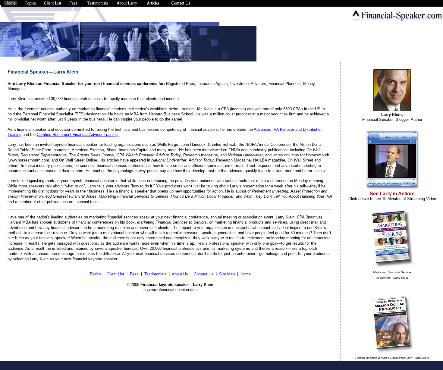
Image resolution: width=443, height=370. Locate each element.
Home (245, 274)
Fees (134, 274)
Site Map (227, 274)
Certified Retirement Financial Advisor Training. (78, 134)
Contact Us (203, 274)
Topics (95, 274)
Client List (115, 274)
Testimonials (155, 274)
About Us (180, 274)
